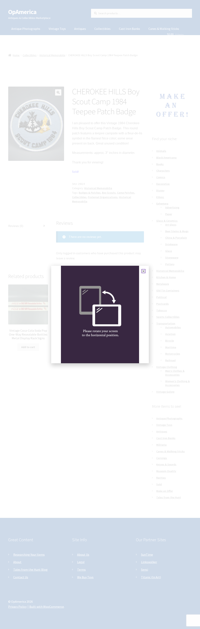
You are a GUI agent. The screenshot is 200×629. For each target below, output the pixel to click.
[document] (100, 314)
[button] (143, 271)
